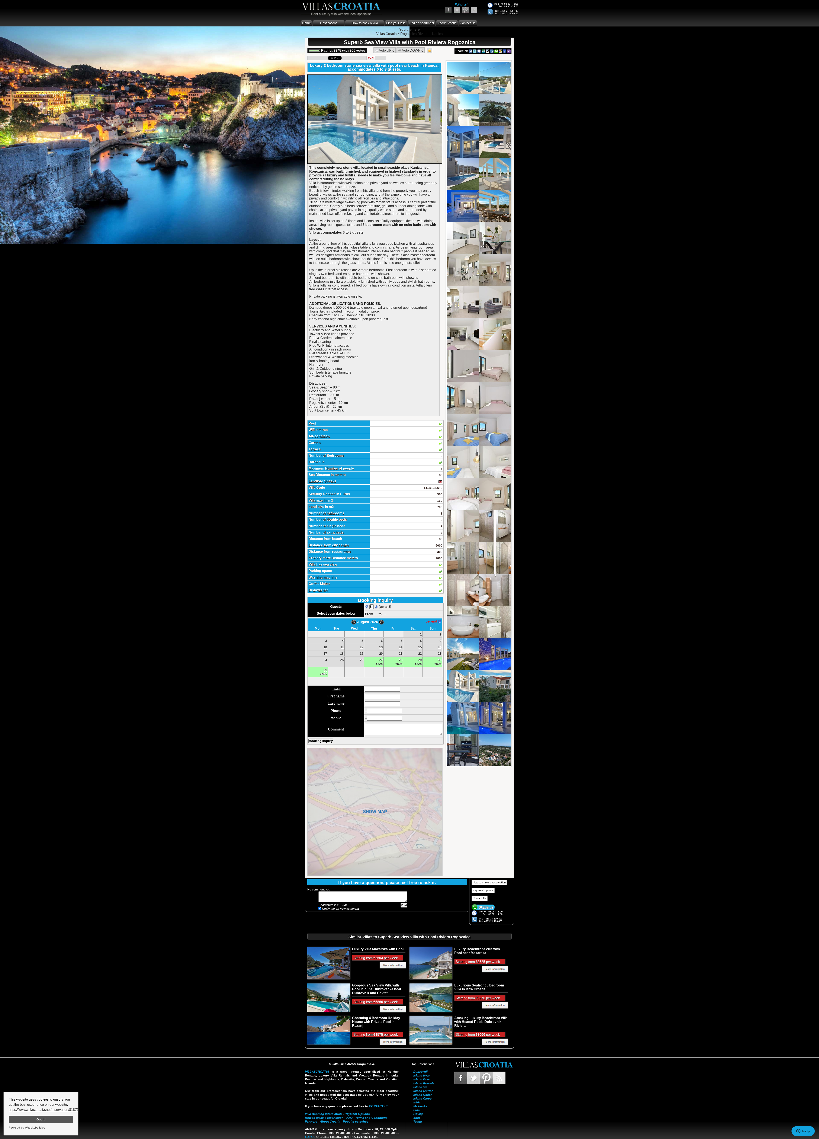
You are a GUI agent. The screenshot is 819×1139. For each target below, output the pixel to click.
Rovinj (418, 1114)
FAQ (349, 1117)
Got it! (41, 1119)
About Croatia (446, 23)
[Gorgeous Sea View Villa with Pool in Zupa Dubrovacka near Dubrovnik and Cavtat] (328, 997)
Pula (416, 1110)
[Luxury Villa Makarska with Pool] (328, 963)
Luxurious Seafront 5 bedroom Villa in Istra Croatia (479, 987)
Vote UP (386, 50)
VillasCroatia (317, 1071)
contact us (378, 1106)
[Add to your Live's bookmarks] (500, 51)
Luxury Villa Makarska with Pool (378, 949)
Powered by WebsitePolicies (27, 1127)
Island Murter (423, 1090)
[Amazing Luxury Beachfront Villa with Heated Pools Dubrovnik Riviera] (431, 1030)
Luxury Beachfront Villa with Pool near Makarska (477, 951)
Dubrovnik (420, 1071)
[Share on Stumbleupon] (483, 51)
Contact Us (468, 23)
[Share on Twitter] (474, 51)
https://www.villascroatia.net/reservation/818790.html (48, 1109)
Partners (311, 1121)
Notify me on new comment (340, 908)
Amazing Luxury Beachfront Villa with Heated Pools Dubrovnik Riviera (481, 1021)
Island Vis (420, 1087)
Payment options (483, 890)
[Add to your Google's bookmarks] (504, 51)
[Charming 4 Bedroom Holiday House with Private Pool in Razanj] (328, 1030)
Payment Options (357, 1114)
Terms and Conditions (371, 1117)
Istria (417, 1102)
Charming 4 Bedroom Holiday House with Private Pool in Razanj (376, 1021)
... (376, 613)
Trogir (417, 1121)
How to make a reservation (489, 882)
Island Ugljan (423, 1094)
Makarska (420, 1106)
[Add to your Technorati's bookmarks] (496, 51)
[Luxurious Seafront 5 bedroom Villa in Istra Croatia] (431, 997)
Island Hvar (421, 1075)
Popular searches (355, 1121)
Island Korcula (423, 1083)
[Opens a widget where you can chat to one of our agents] (803, 1131)
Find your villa (395, 23)
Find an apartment (421, 23)
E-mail (310, 1137)
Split (416, 1117)
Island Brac (421, 1079)
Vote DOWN (412, 50)
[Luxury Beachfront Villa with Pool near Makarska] (431, 963)
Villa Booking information (323, 1114)
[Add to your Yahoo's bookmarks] (509, 51)
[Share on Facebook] (470, 51)
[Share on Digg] (492, 51)
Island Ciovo (422, 1098)
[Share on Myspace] (479, 51)
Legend (431, 621)
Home (306, 23)
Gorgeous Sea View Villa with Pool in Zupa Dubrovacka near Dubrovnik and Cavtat (376, 989)
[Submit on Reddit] (487, 51)
